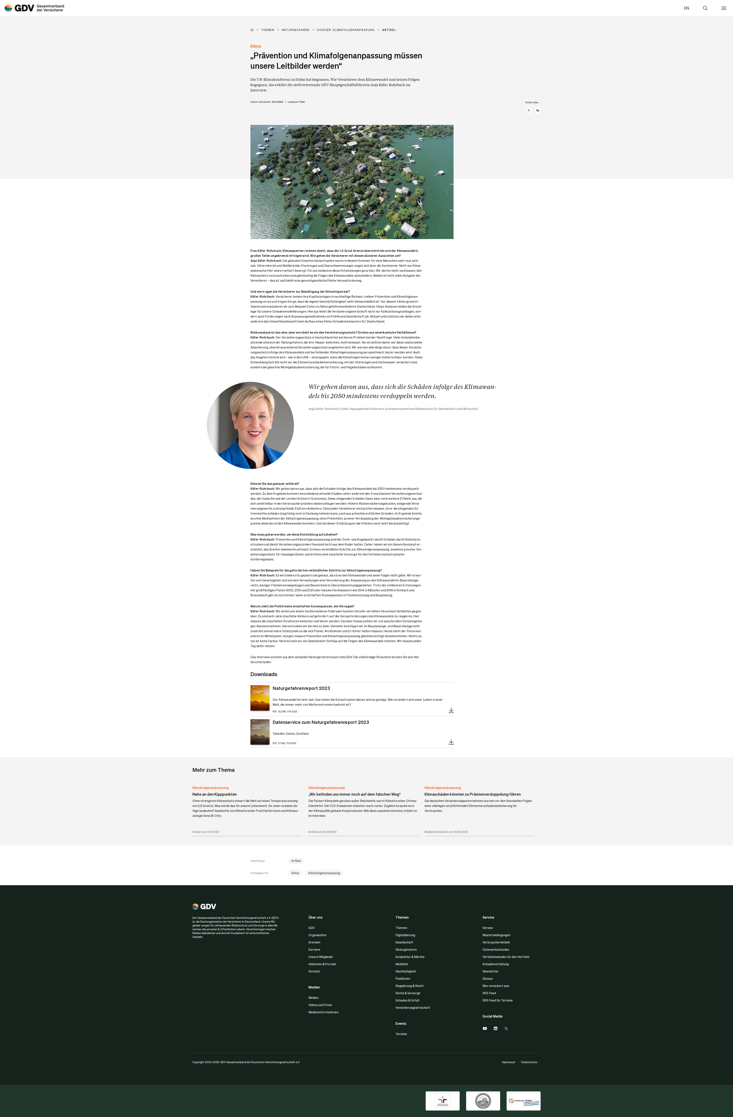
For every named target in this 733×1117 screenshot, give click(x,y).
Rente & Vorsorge (408, 993)
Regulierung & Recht (410, 986)
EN (686, 8)
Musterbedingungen (496, 935)
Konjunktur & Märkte (410, 957)
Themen (401, 928)
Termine (401, 1034)
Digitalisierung (405, 935)
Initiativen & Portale (322, 964)
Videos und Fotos (320, 1005)
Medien (313, 998)
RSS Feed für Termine (498, 1000)
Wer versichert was (496, 986)
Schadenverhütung (496, 964)
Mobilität (402, 964)
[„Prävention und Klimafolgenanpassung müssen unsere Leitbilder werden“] (34, 8)
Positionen (403, 978)
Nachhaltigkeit (406, 971)
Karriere (314, 949)
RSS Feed (489, 993)
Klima (295, 873)
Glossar (488, 978)
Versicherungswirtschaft (413, 1007)
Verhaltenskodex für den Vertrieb (506, 957)
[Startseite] (255, 29)
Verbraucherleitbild (496, 942)
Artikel (296, 861)
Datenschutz (529, 1062)
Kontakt (314, 971)
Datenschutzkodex (496, 949)
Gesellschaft (404, 942)
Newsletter (491, 971)
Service (488, 928)
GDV (311, 928)
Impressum (508, 1062)
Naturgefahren (406, 949)
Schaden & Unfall (407, 1000)
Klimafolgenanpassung (210, 787)
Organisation (317, 935)
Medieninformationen (323, 1012)
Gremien (314, 942)
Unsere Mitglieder (320, 957)
